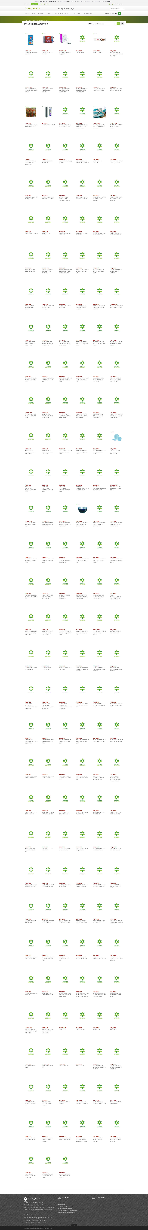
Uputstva (60, 1200)
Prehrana (41, 13)
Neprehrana (76, 13)
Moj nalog (110, 4)
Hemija (49, 13)
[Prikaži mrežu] (118, 23)
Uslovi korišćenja (119, 4)
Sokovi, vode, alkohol (62, 13)
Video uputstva (61, 1204)
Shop (33, 13)
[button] (34, 4)
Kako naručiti (61, 1202)
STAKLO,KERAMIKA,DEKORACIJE (41, 20)
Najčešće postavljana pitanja (65, 1208)
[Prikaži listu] (122, 23)
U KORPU (34, 60)
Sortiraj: (90, 23)
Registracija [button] (42, 4)
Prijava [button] (48, 4)
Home (27, 13)
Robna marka (88, 13)
